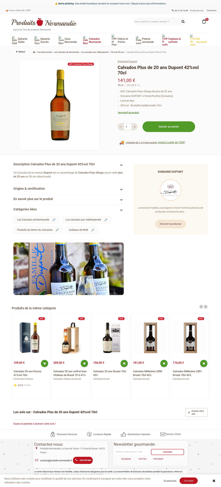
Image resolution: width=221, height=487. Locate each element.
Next (206, 307)
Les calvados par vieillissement (83, 219)
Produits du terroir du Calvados (34, 229)
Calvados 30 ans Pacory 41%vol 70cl (27, 373)
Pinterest (158, 459)
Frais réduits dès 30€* (17, 10)
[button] (21, 51)
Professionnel (196, 10)
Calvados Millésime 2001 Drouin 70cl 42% (187, 373)
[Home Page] (34, 52)
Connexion (211, 10)
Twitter (142, 459)
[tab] (68, 165)
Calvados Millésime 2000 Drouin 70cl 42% (147, 373)
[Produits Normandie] (44, 22)
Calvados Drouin (101, 379)
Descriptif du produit (128, 112)
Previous (201, 307)
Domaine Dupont (127, 61)
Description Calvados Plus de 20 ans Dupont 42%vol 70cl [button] (54, 164)
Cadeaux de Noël (78, 229)
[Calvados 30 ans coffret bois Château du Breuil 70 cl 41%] (70, 338)
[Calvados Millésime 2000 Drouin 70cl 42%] (150, 338)
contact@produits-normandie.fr (56, 460)
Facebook (126, 459)
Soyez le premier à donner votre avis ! (34, 423)
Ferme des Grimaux (23, 379)
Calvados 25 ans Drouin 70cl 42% (109, 373)
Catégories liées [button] (25, 209)
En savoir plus (170, 480)
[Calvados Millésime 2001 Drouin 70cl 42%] (190, 338)
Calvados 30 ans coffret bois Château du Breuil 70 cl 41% (70, 373)
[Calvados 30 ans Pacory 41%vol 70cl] (31, 338)
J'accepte (188, 480)
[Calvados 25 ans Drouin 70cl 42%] (110, 338)
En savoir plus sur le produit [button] (33, 199)
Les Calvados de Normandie (33, 219)
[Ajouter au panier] (44, 363)
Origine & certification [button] (29, 189)
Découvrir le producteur (171, 224)
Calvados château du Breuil (67, 379)
